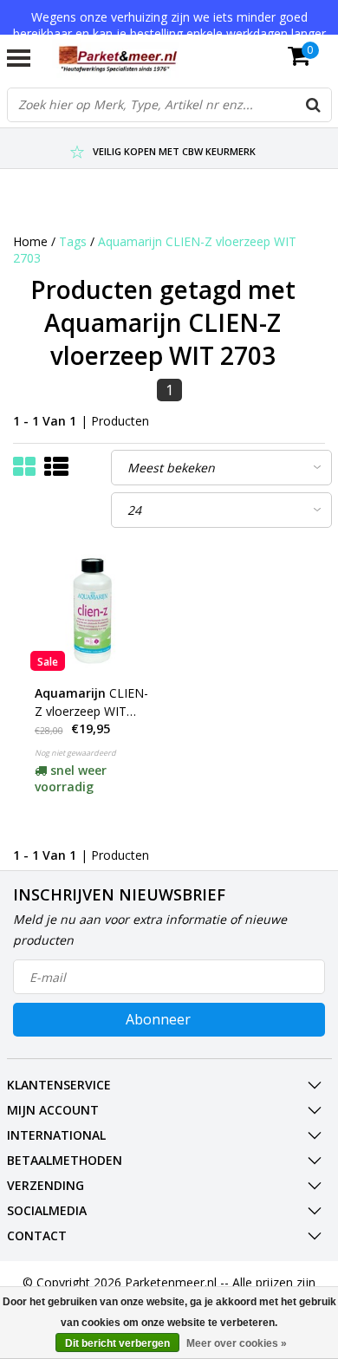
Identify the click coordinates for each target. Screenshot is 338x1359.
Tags (73, 241)
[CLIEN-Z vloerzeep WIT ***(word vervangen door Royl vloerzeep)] (91, 609)
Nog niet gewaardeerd (75, 752)
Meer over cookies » (236, 1343)
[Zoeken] (313, 104)
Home (30, 241)
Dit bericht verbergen (117, 1343)
